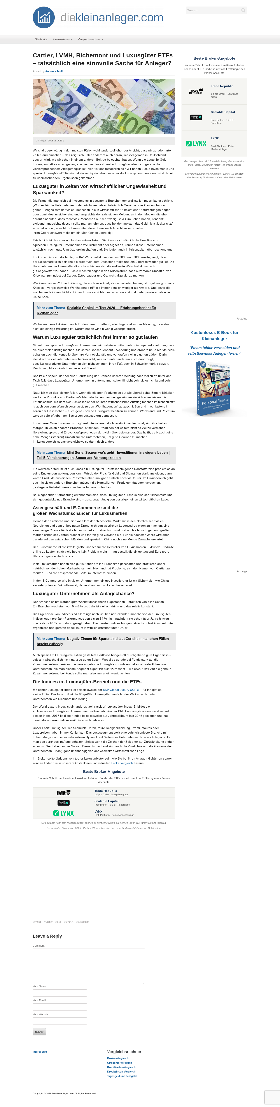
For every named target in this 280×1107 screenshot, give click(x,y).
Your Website (41, 1014)
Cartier (49, 921)
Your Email (39, 1000)
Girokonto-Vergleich (119, 1062)
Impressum (40, 1051)
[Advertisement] (104, 875)
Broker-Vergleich (117, 1058)
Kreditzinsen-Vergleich (121, 1071)
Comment (38, 945)
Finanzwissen (62, 39)
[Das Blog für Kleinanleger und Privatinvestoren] (98, 17)
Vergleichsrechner (90, 39)
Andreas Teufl (54, 71)
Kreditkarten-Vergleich (121, 1067)
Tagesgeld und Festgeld (121, 1076)
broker (37, 921)
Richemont (83, 921)
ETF (59, 921)
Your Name (39, 986)
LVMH (70, 921)
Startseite (41, 39)
